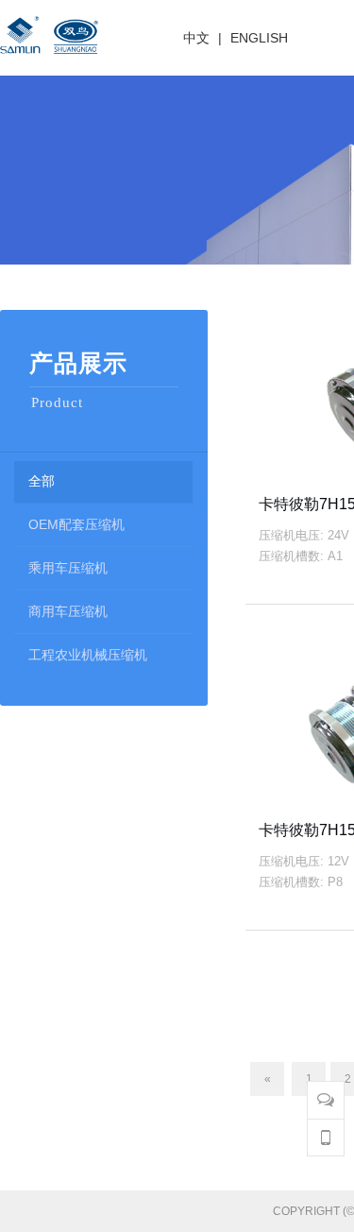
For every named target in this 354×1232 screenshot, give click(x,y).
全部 (41, 480)
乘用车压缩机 (68, 567)
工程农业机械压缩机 (87, 654)
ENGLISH (259, 37)
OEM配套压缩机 (76, 524)
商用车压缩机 (68, 611)
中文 (196, 37)
